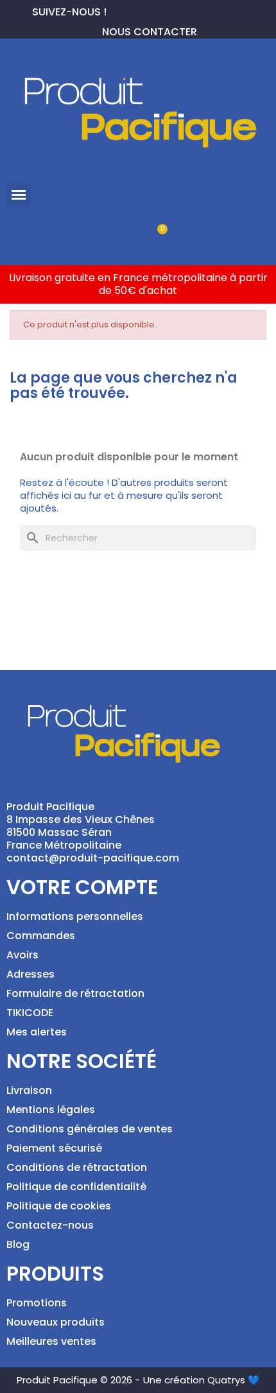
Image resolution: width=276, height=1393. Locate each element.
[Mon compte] (116, 236)
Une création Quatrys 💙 (201, 1380)
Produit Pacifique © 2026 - (78, 1380)
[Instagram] (158, 10)
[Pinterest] (137, 10)
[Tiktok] (178, 10)
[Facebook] (117, 10)
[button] (18, 195)
